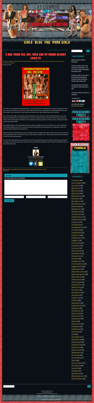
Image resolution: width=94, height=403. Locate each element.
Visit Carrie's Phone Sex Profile (36, 159)
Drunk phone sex (75, 245)
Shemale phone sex (76, 339)
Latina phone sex (75, 295)
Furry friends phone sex (77, 264)
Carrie (5, 61)
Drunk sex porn (75, 248)
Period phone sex (75, 311)
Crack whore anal (44, 61)
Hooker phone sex (76, 285)
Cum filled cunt (75, 230)
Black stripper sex (75, 201)
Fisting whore (74, 258)
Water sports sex (75, 373)
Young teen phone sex (77, 378)
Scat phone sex (75, 331)
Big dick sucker (17, 61)
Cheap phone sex (37, 61)
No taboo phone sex (76, 305)
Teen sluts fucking (76, 358)
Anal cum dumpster (76, 183)
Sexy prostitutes (75, 337)
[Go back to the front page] (47, 21)
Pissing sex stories (76, 324)
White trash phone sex (77, 376)
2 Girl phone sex (11, 61)
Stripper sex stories (76, 350)
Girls (28, 42)
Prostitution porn (75, 329)
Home (40, 397)
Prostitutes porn (75, 326)
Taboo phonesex (75, 352)
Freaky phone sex (75, 261)
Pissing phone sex (76, 318)
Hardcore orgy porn (76, 282)
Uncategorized (75, 371)
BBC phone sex (75, 188)
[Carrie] (36, 152)
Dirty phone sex (75, 235)
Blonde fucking (23, 61)
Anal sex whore (75, 185)
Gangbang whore (75, 269)
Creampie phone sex (52, 61)
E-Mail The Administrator (36, 399)
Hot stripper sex (75, 290)
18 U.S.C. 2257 (44, 397)
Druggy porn (74, 240)
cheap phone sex (40, 169)
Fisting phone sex (75, 256)
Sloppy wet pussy (75, 342)
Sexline (73, 334)
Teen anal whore (75, 355)
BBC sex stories (75, 191)
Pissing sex (74, 321)
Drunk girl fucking (76, 243)
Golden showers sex (76, 277)
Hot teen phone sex (76, 292)
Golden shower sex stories (78, 271)
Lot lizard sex (74, 300)
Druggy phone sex (76, 238)
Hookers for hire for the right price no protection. (15, 50)
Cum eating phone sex (77, 227)
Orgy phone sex (75, 308)
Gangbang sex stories (76, 266)
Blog (38, 42)
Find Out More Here (77, 106)
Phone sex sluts (75, 316)
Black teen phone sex (76, 204)
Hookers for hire (75, 287)
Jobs (54, 397)
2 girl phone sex (8, 169)
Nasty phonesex (75, 303)
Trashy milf (74, 368)
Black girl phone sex (76, 196)
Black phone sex (75, 198)
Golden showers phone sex (78, 274)
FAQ (47, 42)
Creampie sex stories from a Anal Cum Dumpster (57, 50)
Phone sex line (75, 313)
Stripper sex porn (75, 347)
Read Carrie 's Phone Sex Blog (36, 160)
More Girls (61, 42)
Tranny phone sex (75, 365)
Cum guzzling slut (75, 232)
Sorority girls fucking (76, 345)
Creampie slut (6, 62)
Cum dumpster (12, 62)
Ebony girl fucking (76, 251)
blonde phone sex (32, 169)
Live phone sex (75, 298)
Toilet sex (73, 360)
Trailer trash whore (76, 363)
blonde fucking (23, 169)
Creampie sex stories (60, 61)
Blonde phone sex (30, 61)
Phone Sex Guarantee (49, 397)
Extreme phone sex (76, 253)
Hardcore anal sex (76, 279)
